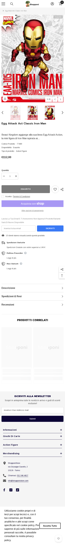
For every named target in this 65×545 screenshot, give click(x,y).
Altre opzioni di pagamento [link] (32, 211)
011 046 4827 (22, 475)
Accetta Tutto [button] (50, 526)
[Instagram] (11, 490)
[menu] (3, 4)
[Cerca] (12, 4)
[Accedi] (52, 4)
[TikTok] (17, 490)
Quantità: (5, 170)
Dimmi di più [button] (19, 540)
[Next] (60, 99)
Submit (32, 419)
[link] (16, 374)
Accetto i (8, 196)
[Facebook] (4, 490)
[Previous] (55, 99)
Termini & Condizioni (21, 196)
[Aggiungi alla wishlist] (55, 189)
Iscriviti (50, 228)
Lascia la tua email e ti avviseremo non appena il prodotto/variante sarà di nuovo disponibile (31, 220)
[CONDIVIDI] (61, 189)
